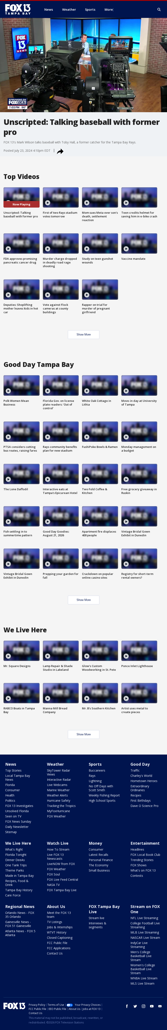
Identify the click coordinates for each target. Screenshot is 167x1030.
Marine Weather (58, 790)
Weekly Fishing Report (104, 795)
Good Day (140, 764)
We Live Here (18, 843)
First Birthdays (140, 800)
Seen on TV (13, 816)
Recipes (135, 795)
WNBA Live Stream (143, 978)
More (109, 9)
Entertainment (145, 843)
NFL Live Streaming (144, 918)
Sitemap (11, 832)
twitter (135, 1006)
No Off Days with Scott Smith (101, 788)
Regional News (19, 906)
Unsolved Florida (17, 811)
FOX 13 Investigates (19, 806)
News (10, 764)
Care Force (13, 895)
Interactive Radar (59, 779)
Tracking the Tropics (61, 806)
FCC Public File (57, 943)
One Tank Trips (16, 865)
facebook (127, 1006)
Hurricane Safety (58, 800)
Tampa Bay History (18, 890)
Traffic (135, 770)
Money (95, 843)
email (160, 1006)
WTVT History (56, 932)
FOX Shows (138, 865)
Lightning (95, 781)
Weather (55, 764)
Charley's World (141, 776)
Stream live (96, 918)
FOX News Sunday (18, 821)
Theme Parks (14, 870)
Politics (10, 800)
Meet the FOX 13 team (59, 915)
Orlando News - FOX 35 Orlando (19, 915)
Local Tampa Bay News (17, 778)
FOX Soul (53, 874)
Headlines (137, 849)
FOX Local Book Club (145, 855)
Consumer (12, 790)
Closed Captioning (59, 937)
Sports (95, 764)
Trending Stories (142, 860)
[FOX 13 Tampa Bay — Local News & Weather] (19, 9)
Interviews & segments (97, 925)
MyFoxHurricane (58, 811)
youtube (151, 1006)
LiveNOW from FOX (61, 864)
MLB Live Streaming (144, 932)
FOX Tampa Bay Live (62, 890)
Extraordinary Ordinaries (139, 788)
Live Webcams (57, 785)
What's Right (14, 849)
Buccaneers (97, 770)
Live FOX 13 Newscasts (55, 857)
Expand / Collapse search (159, 9)
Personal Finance (101, 860)
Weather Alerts (57, 795)
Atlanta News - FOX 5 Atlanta (20, 933)
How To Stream (58, 849)
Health (9, 795)
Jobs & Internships (60, 927)
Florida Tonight (16, 855)
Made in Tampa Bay (19, 876)
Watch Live (57, 843)
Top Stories (13, 770)
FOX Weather (56, 816)
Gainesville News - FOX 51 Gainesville (18, 924)
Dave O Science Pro (144, 806)
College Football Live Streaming (145, 925)
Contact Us (55, 953)
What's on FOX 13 (143, 870)
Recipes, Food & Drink (16, 883)
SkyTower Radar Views (58, 772)
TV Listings (54, 922)
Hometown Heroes (143, 781)
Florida (10, 785)
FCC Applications (58, 948)
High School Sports (102, 800)
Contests (136, 876)
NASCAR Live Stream (145, 937)
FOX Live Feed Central (62, 879)
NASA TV (53, 885)
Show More (84, 334)
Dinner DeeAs (15, 860)
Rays (92, 776)
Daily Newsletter (16, 827)
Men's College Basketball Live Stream (141, 956)
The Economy (98, 865)
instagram (143, 1006)
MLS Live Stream (142, 983)
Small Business (99, 870)
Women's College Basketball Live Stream (142, 969)
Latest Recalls (98, 855)
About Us (56, 906)
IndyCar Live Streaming (139, 945)
